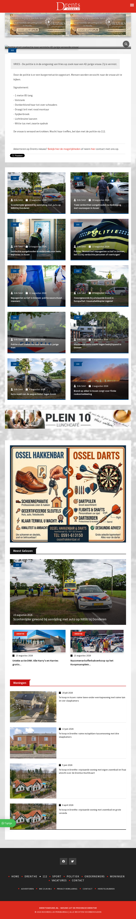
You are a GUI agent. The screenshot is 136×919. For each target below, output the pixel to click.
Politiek (73, 876)
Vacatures (59, 880)
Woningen (117, 876)
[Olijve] (98, 24)
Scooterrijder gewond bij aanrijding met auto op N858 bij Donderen (59, 619)
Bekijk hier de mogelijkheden (64, 148)
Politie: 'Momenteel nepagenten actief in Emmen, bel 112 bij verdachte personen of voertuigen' (99, 253)
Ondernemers (95, 876)
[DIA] (38, 24)
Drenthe (31, 876)
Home (15, 876)
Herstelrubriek (106, 889)
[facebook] (63, 861)
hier (93, 148)
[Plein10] (68, 418)
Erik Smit (18, 200)
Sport (56, 876)
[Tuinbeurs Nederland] (68, 493)
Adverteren (27, 889)
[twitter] (72, 861)
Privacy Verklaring (67, 889)
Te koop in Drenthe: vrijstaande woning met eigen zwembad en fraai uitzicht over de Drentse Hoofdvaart (92, 771)
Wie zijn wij (45, 889)
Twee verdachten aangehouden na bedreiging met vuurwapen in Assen (97, 206)
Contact (78, 880)
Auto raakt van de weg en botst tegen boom (33, 394)
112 (45, 876)
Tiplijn (8, 823)
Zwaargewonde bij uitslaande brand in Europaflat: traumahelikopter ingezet (94, 299)
